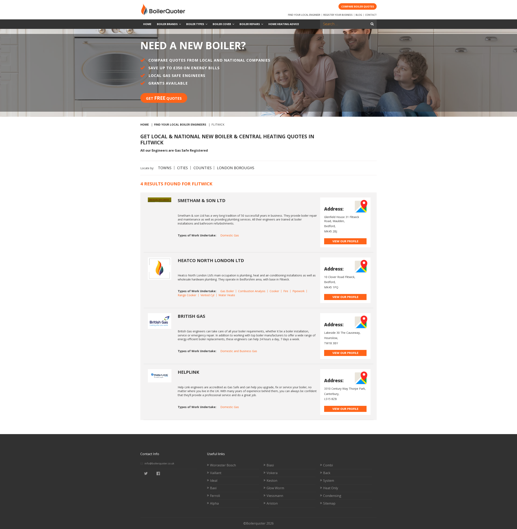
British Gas (191, 316)
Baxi (213, 488)
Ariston (272, 503)
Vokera (272, 473)
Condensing (332, 495)
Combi (328, 465)
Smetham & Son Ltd (201, 200)
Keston (272, 480)
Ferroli (215, 495)
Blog (359, 15)
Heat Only (330, 488)
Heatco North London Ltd (211, 260)
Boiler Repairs (250, 24)
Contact (371, 15)
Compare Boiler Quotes (357, 6)
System (328, 480)
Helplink (188, 372)
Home (147, 24)
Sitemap (329, 503)
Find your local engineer (304, 15)
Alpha (214, 503)
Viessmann (275, 495)
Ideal (213, 480)
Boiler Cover (222, 24)
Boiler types (195, 24)
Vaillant (215, 473)
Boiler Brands (167, 24)
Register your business (338, 15)
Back (326, 473)
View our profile (345, 241)
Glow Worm (275, 488)
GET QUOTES (164, 97)
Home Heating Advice (283, 24)
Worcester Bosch (223, 465)
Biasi (270, 465)
